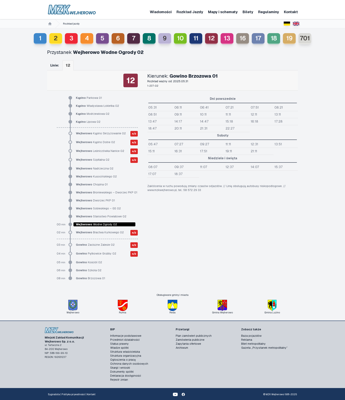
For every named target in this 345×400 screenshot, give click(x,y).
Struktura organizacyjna (125, 355)
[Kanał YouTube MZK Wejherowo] (175, 394)
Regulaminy (268, 12)
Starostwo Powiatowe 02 (101, 216)
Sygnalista (54, 394)
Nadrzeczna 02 (94, 168)
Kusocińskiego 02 (96, 176)
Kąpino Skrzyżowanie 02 (101, 133)
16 (243, 38)
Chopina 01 (92, 184)
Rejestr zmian (119, 379)
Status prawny (119, 344)
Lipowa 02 (88, 122)
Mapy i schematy (223, 12)
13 (227, 38)
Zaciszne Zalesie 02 (95, 245)
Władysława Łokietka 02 (97, 106)
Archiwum (182, 348)
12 (211, 38)
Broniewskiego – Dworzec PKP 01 (106, 192)
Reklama (246, 340)
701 (305, 38)
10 (180, 38)
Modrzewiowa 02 (92, 114)
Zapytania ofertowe (188, 344)
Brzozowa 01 (90, 278)
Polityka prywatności (73, 394)
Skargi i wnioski (120, 367)
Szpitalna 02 (92, 159)
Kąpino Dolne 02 (95, 142)
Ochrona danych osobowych (129, 363)
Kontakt (291, 12)
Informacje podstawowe (125, 336)
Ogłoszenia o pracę (123, 359)
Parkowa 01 (89, 98)
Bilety (248, 12)
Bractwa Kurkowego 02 (100, 232)
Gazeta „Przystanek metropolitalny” (264, 348)
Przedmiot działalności (125, 340)
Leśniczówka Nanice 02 (100, 151)
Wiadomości (161, 12)
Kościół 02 (89, 262)
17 (258, 38)
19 (289, 38)
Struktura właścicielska (125, 351)
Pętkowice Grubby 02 (96, 253)
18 (274, 38)
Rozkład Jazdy (189, 12)
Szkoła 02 (88, 270)
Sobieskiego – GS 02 (98, 208)
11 (195, 38)
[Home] (50, 24)
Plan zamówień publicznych (194, 336)
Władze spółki (119, 348)
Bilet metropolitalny (253, 344)
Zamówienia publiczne (190, 340)
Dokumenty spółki (122, 371)
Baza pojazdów (251, 336)
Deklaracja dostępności (125, 375)
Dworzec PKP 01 (95, 200)
